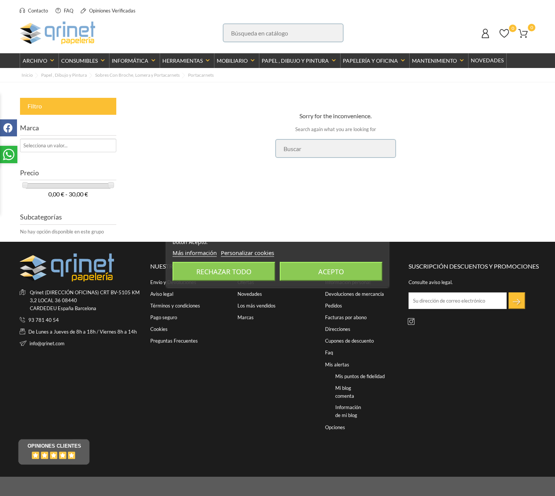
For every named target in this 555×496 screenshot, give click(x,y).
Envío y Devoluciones (173, 282)
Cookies (159, 329)
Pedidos (333, 306)
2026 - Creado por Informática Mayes (61, 487)
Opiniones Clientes (54, 446)
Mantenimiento (439, 60)
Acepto (331, 271)
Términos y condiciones (175, 306)
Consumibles (83, 60)
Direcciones (337, 329)
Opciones (335, 427)
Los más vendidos (256, 306)
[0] (504, 37)
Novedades (487, 60)
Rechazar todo (223, 271)
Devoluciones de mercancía (354, 294)
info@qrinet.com (47, 343)
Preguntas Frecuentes (174, 341)
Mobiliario (236, 60)
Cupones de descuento (349, 341)
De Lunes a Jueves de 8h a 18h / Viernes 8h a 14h (82, 332)
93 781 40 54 (43, 320)
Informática (134, 60)
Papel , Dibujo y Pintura (300, 60)
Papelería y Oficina (375, 60)
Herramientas (186, 60)
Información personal (347, 282)
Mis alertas (337, 365)
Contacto (37, 11)
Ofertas (245, 282)
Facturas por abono (346, 317)
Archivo (39, 60)
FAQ (68, 11)
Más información (195, 252)
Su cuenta (341, 266)
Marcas (245, 317)
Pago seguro (163, 317)
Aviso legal (161, 294)
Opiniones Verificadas (112, 11)
